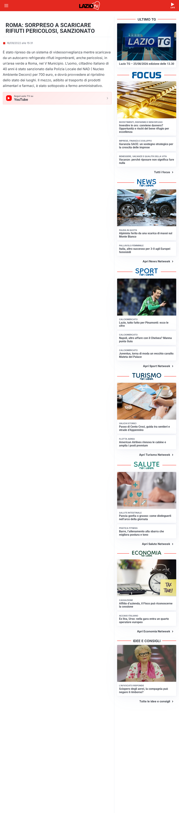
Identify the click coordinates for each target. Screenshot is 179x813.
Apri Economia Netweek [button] (153, 631)
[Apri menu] (6, 5)
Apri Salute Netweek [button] (156, 544)
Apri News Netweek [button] (156, 261)
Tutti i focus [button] (162, 172)
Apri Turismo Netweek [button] (154, 454)
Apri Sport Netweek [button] (156, 366)
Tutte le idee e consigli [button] (154, 701)
